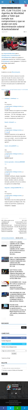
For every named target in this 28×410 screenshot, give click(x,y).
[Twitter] (16, 393)
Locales (15, 7)
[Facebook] (12, 393)
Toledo (19, 7)
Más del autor (19, 238)
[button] (25, 2)
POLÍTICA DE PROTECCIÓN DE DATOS (13, 402)
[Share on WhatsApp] (17, 408)
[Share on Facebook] (3, 408)
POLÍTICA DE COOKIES (14, 404)
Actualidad (7, 5)
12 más (7, 108)
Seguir (23, 344)
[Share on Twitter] (10, 408)
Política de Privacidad (17, 370)
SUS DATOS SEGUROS (13, 401)
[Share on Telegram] (24, 408)
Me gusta (23, 337)
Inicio (2, 5)
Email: (2, 365)
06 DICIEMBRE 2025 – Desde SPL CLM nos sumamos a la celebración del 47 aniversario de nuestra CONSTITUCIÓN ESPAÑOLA (18, 285)
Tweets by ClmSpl (5, 358)
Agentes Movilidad (10, 7)
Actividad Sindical (3, 273)
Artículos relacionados (7, 238)
